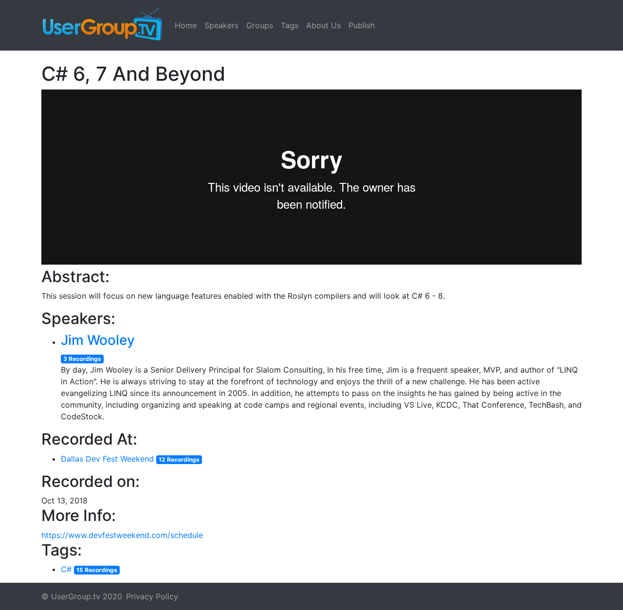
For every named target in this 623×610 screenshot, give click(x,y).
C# (66, 569)
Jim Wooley (98, 340)
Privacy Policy (152, 596)
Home (186, 25)
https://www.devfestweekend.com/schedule (122, 535)
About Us (323, 25)
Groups (259, 25)
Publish (361, 25)
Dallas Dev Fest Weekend (107, 459)
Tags (289, 25)
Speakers (221, 25)
